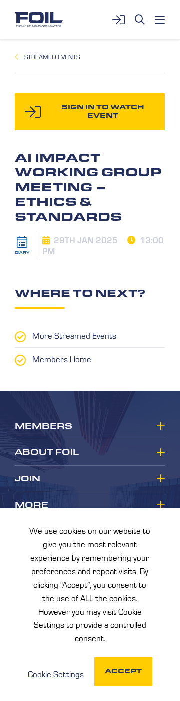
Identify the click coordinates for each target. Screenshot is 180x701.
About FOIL (47, 452)
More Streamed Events (74, 335)
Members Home (62, 359)
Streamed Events (52, 56)
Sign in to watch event (103, 111)
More (31, 505)
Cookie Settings (56, 674)
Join (27, 478)
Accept (123, 671)
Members (43, 426)
